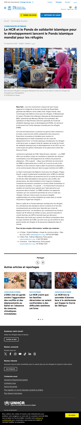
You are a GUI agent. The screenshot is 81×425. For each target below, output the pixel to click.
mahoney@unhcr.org (27, 239)
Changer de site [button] (25, 2)
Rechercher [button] (63, 9)
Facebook (10, 354)
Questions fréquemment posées (16, 380)
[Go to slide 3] (43, 320)
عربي (75, 2)
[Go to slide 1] (39, 320)
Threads (34, 354)
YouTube (20, 354)
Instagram (15, 354)
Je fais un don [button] (11, 339)
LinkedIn (29, 354)
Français (59, 2)
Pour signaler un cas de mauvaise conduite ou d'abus (23, 390)
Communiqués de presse (19, 21)
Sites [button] (76, 9)
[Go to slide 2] (41, 320)
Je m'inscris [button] (10, 369)
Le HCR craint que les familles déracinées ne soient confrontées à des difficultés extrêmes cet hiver (40, 301)
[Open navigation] (5, 8)
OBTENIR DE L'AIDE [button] (52, 15)
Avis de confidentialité (10, 410)
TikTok (25, 354)
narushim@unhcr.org (27, 244)
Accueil (6, 21)
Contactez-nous (10, 383)
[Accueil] (15, 8)
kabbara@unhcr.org (37, 234)
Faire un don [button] (70, 9)
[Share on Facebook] (43, 262)
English (50, 2)
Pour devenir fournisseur (13, 393)
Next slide (74, 280)
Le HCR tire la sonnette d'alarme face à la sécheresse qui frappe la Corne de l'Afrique (65, 300)
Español (67, 2)
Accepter (72, 415)
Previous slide (6, 280)
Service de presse (10, 386)
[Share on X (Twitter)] (37, 262)
